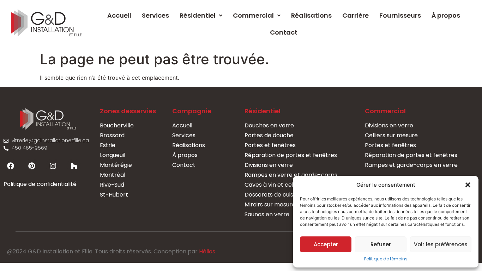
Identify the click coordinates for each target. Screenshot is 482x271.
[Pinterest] (32, 166)
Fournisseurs (400, 15)
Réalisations (311, 15)
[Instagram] (53, 166)
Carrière (355, 15)
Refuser (380, 244)
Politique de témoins (386, 259)
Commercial (253, 15)
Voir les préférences (441, 244)
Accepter (326, 244)
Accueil (119, 15)
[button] (467, 184)
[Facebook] (11, 166)
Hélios (207, 251)
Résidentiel (198, 15)
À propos (446, 15)
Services (155, 15)
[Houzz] (74, 166)
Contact (283, 32)
